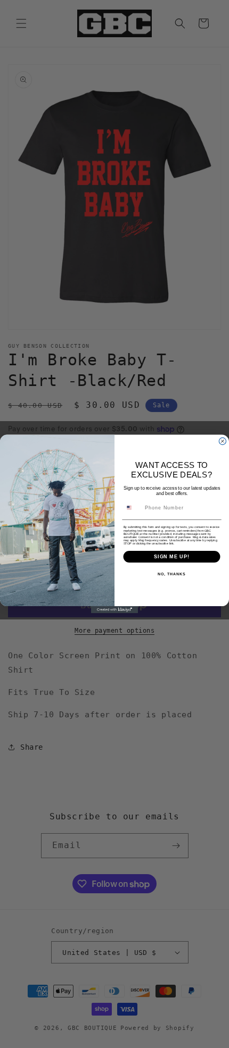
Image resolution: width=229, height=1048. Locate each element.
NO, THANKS (171, 574)
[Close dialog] (222, 441)
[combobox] (133, 507)
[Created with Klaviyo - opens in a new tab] (114, 609)
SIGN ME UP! (172, 556)
